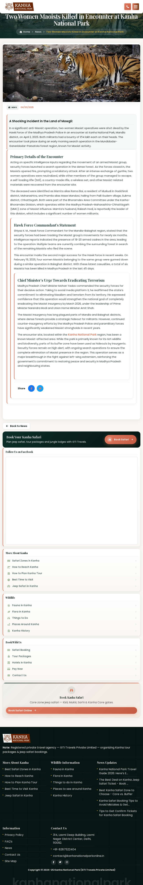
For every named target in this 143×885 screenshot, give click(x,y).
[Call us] (127, 6)
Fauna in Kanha (63, 769)
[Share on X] (40, 388)
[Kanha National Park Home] (19, 7)
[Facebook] (53, 862)
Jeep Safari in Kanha (19, 795)
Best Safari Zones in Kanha (23, 769)
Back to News (18, 426)
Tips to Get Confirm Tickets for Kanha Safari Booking (118, 813)
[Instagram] (66, 862)
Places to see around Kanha (72, 789)
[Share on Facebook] (31, 388)
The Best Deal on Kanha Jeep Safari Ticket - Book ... (119, 782)
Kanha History (62, 795)
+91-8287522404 (64, 849)
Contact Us (12, 855)
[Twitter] (60, 862)
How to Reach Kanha (19, 776)
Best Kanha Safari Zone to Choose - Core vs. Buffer (116, 792)
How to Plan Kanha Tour (21, 782)
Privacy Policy (14, 835)
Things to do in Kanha (67, 782)
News (8, 848)
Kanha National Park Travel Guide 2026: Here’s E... (117, 771)
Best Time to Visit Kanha (21, 789)
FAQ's (8, 842)
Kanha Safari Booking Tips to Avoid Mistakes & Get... (118, 803)
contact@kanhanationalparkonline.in (78, 856)
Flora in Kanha (62, 776)
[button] (135, 6)
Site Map (11, 861)
